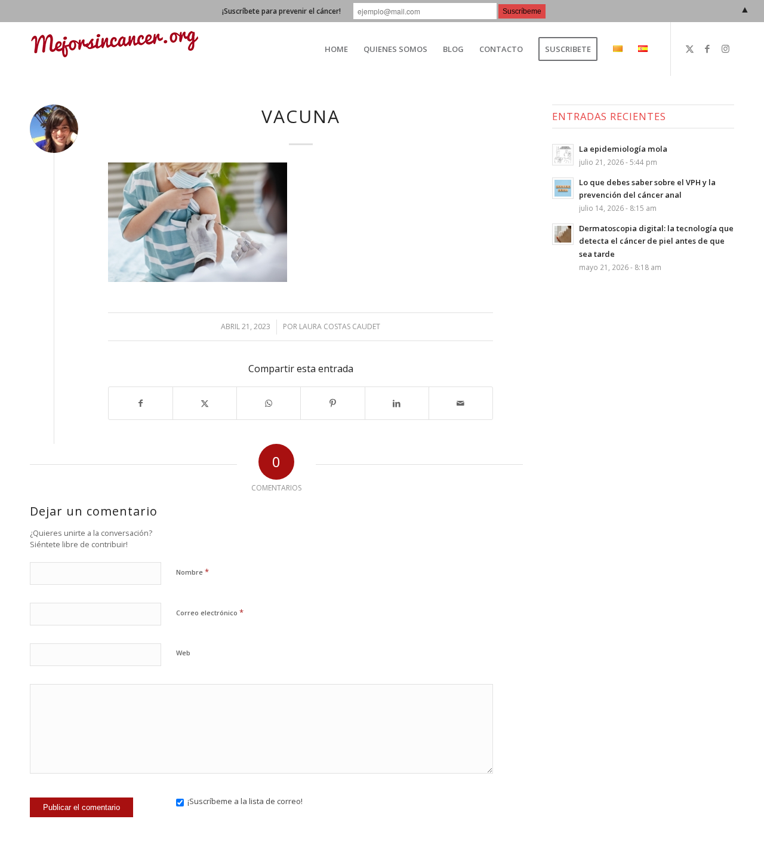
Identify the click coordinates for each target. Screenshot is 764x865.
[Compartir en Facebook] (140, 403)
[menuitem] (336, 49)
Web (183, 652)
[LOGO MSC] (114, 49)
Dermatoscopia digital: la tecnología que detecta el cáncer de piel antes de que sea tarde (656, 241)
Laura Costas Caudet (339, 326)
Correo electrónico (210, 612)
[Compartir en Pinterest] (332, 403)
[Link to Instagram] (725, 48)
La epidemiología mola (623, 148)
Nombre (192, 571)
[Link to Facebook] (707, 48)
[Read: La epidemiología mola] (563, 154)
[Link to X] (689, 48)
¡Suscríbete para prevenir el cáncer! (281, 11)
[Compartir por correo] (460, 403)
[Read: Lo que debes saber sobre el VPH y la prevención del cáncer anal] (563, 188)
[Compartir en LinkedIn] (397, 403)
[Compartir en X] (204, 403)
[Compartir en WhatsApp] (268, 403)
